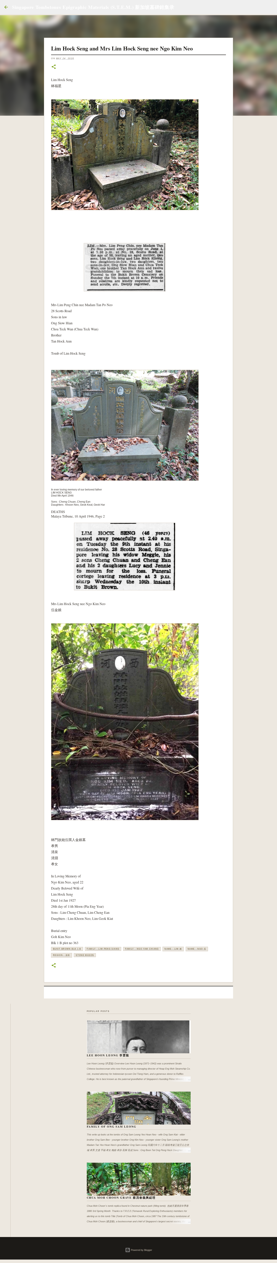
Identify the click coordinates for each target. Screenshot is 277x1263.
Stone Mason (85, 955)
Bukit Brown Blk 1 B (67, 949)
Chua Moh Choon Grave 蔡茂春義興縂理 (121, 1197)
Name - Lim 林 (173, 949)
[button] (53, 67)
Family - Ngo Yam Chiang (142, 949)
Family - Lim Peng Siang (103, 949)
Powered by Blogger (141, 1250)
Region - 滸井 (61, 955)
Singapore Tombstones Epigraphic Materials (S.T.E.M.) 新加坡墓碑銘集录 (93, 7)
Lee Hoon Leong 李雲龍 (108, 1055)
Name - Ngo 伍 (197, 949)
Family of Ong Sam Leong (112, 1126)
